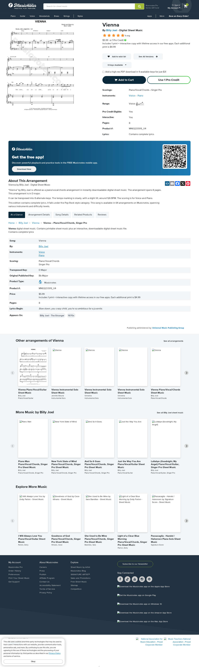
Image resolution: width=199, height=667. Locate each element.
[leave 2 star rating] (109, 35)
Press (42, 571)
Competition (76, 589)
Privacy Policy (45, 593)
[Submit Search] (139, 6)
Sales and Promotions (80, 578)
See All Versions (146, 56)
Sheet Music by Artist (80, 567)
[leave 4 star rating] (118, 35)
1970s (71, 315)
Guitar (22, 16)
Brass (56, 16)
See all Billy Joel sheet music (170, 412)
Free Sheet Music (79, 582)
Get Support (14, 582)
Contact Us (44, 582)
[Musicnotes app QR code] (175, 158)
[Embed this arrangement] (167, 183)
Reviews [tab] (102, 215)
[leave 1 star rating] (104, 35)
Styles (80, 16)
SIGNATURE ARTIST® (80, 575)
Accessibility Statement (49, 585)
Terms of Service (47, 589)
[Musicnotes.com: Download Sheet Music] (22, 6)
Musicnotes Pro (152, 5)
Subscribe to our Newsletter (135, 564)
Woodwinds (44, 16)
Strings (67, 16)
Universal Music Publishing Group (168, 328)
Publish (42, 575)
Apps (149, 16)
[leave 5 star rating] (122, 35)
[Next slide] (186, 373)
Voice (32, 16)
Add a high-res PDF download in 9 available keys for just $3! (135, 72)
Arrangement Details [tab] (39, 215)
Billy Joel (111, 30)
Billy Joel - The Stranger (52, 315)
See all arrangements (173, 341)
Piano (13, 16)
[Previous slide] (12, 373)
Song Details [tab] (62, 215)
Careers (43, 567)
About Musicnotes (48, 562)
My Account (173, 8)
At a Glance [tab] (17, 215)
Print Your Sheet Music (18, 578)
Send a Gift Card (152, 8)
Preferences (14, 575)
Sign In (177, 5)
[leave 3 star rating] (113, 35)
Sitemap (74, 585)
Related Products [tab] (83, 215)
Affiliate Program (46, 578)
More (163, 17)
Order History (14, 571)
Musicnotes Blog (78, 571)
